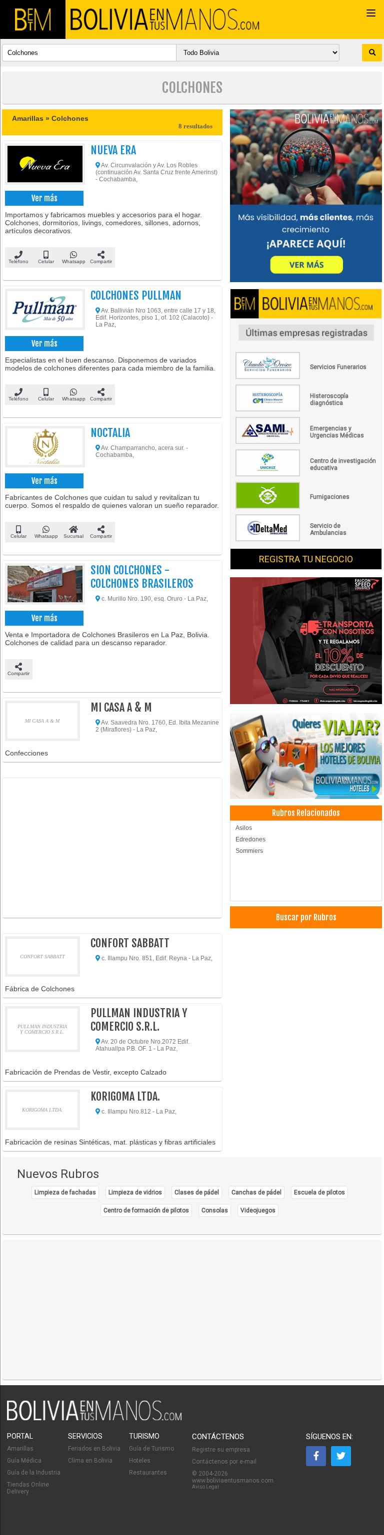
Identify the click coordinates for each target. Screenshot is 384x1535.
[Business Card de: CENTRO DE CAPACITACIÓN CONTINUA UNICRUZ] (306, 474)
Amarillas (20, 1448)
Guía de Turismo (151, 1448)
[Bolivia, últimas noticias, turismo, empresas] (94, 1418)
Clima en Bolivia (90, 1460)
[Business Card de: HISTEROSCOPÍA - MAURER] (306, 409)
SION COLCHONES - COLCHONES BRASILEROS (142, 576)
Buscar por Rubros (306, 917)
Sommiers (249, 850)
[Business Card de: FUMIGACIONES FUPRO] (306, 506)
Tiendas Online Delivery (28, 1488)
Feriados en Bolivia (94, 1448)
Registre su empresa (221, 1449)
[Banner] (306, 641)
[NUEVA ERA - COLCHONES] (42, 165)
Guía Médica (24, 1460)
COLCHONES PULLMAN (136, 295)
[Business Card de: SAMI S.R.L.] (306, 441)
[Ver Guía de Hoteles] (306, 756)
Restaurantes (148, 1472)
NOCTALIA (110, 432)
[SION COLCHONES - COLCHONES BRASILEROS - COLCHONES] (42, 585)
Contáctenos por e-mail (224, 1461)
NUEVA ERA (113, 150)
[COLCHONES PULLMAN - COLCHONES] (42, 311)
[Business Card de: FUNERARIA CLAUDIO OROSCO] (306, 377)
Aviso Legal (205, 1487)
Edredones (251, 839)
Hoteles (139, 1460)
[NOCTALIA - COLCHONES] (42, 448)
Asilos (244, 827)
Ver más (45, 198)
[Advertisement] (112, 848)
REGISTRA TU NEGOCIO (306, 559)
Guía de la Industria (33, 1472)
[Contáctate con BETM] (306, 196)
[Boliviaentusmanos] (33, 19)
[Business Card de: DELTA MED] (306, 539)
